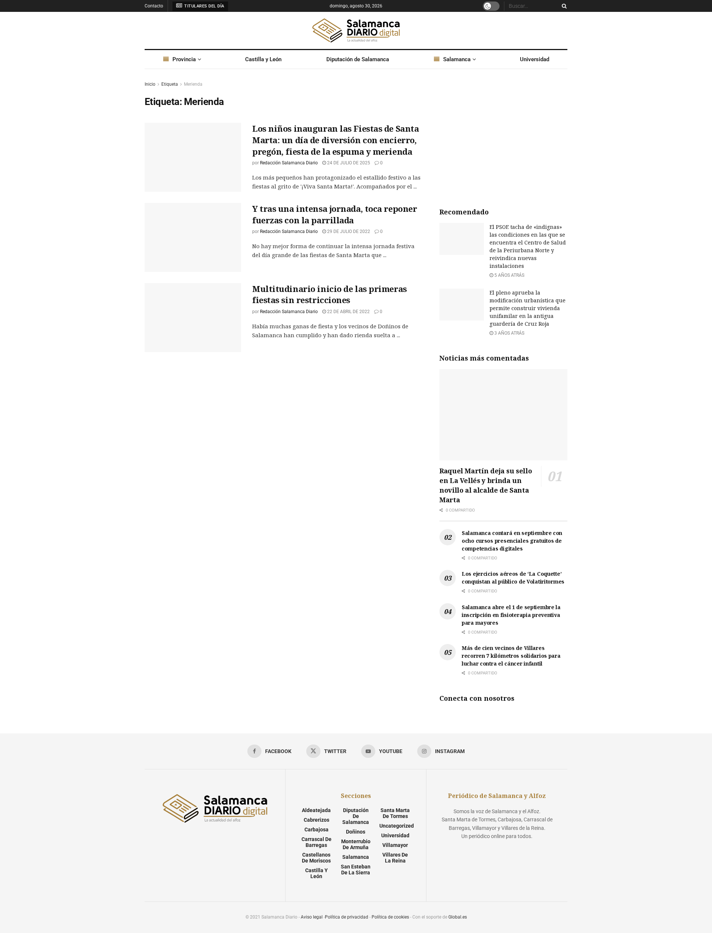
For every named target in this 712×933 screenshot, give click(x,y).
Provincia (184, 59)
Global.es (457, 917)
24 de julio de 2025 (348, 162)
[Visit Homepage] (356, 30)
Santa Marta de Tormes (395, 813)
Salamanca (457, 59)
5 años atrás (508, 275)
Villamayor (395, 845)
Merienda (193, 84)
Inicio (150, 84)
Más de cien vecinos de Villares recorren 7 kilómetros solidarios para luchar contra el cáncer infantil (511, 655)
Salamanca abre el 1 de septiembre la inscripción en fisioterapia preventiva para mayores (511, 615)
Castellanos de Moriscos (316, 858)
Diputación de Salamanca (357, 59)
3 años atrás (508, 333)
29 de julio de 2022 (348, 231)
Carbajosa (316, 829)
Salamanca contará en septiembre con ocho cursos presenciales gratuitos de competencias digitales (512, 540)
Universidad (534, 59)
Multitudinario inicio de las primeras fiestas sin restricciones (329, 294)
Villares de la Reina (395, 858)
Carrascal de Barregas (316, 842)
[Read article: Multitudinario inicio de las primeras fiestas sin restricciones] (193, 317)
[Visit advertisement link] (503, 135)
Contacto (154, 6)
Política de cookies (390, 917)
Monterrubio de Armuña (355, 844)
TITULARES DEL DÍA (203, 6)
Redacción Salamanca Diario (289, 162)
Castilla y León (263, 59)
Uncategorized (396, 826)
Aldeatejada (316, 810)
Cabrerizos (316, 820)
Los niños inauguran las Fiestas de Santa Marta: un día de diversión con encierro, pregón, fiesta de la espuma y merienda (335, 140)
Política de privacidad (346, 917)
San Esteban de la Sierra (355, 869)
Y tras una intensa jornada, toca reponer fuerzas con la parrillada (334, 214)
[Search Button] (563, 6)
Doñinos (355, 832)
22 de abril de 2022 (348, 311)
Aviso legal (312, 917)
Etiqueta (169, 84)
